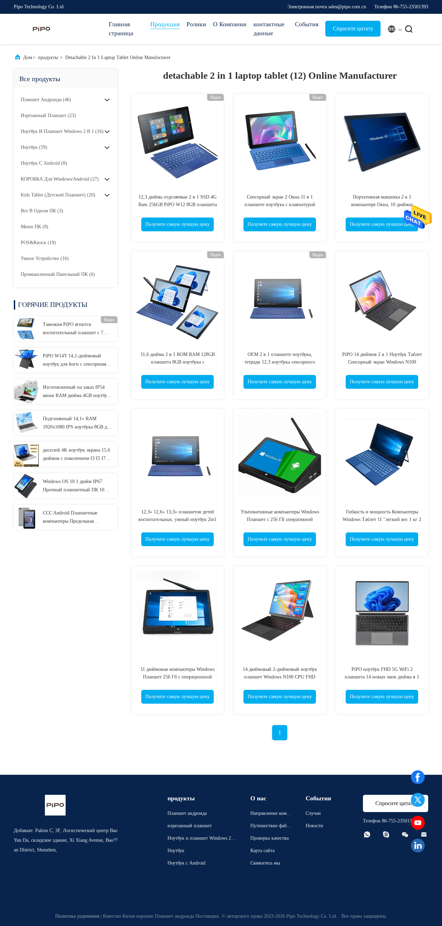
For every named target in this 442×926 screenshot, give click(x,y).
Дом (27, 57)
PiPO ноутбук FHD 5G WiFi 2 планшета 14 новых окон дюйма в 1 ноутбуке (382, 677)
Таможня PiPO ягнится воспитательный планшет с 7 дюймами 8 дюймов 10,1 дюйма (76, 329)
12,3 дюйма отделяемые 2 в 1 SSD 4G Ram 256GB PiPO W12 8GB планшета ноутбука (177, 204)
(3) (42, 210)
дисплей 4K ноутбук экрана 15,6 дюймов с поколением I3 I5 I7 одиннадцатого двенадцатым (76, 455)
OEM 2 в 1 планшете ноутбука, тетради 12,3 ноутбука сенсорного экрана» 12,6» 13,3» (279, 362)
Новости (314, 825)
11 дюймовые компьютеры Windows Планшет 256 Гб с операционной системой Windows (177, 677)
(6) (58, 274)
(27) (60, 179)
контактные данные (269, 29)
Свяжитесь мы (265, 863)
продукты (48, 57)
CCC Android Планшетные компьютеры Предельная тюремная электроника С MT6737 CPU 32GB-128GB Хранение (78, 517)
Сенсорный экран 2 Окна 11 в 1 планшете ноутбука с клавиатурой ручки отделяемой (279, 204)
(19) (38, 242)
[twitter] (418, 800)
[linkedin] (418, 845)
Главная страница (121, 29)
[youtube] (418, 823)
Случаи (313, 813)
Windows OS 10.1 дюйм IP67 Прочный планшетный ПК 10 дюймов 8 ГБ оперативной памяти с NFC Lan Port (73, 486)
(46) (46, 99)
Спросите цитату (353, 28)
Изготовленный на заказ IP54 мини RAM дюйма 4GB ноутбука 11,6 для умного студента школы (77, 392)
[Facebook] (418, 777)
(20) (58, 194)
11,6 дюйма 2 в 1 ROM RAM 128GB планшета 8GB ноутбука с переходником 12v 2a (178, 362)
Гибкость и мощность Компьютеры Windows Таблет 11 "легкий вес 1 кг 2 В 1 (382, 519)
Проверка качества (269, 838)
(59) (34, 147)
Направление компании (270, 814)
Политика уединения (77, 916)
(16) (62, 131)
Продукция (165, 24)
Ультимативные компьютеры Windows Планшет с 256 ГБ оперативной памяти (280, 519)
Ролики (196, 24)
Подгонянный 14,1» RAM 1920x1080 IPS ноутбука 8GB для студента (77, 423)
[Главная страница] (41, 29)
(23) (48, 115)
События (306, 24)
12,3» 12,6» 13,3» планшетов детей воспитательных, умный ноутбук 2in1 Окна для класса (177, 519)
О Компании (230, 24)
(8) (44, 163)
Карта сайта (262, 850)
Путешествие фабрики (271, 826)
